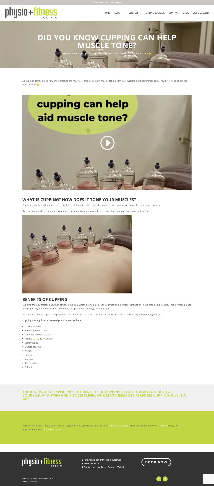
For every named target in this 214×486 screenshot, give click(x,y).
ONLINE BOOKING (155, 13)
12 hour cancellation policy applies (107, 2)
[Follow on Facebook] (158, 478)
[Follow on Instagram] (165, 478)
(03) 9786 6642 (91, 463)
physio (164, 425)
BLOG (186, 13)
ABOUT (118, 13)
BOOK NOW (156, 462)
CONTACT (174, 13)
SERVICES (133, 13)
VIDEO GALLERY (201, 13)
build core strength (118, 425)
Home (107, 13)
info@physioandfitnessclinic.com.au (103, 459)
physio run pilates (52, 429)
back (35, 338)
